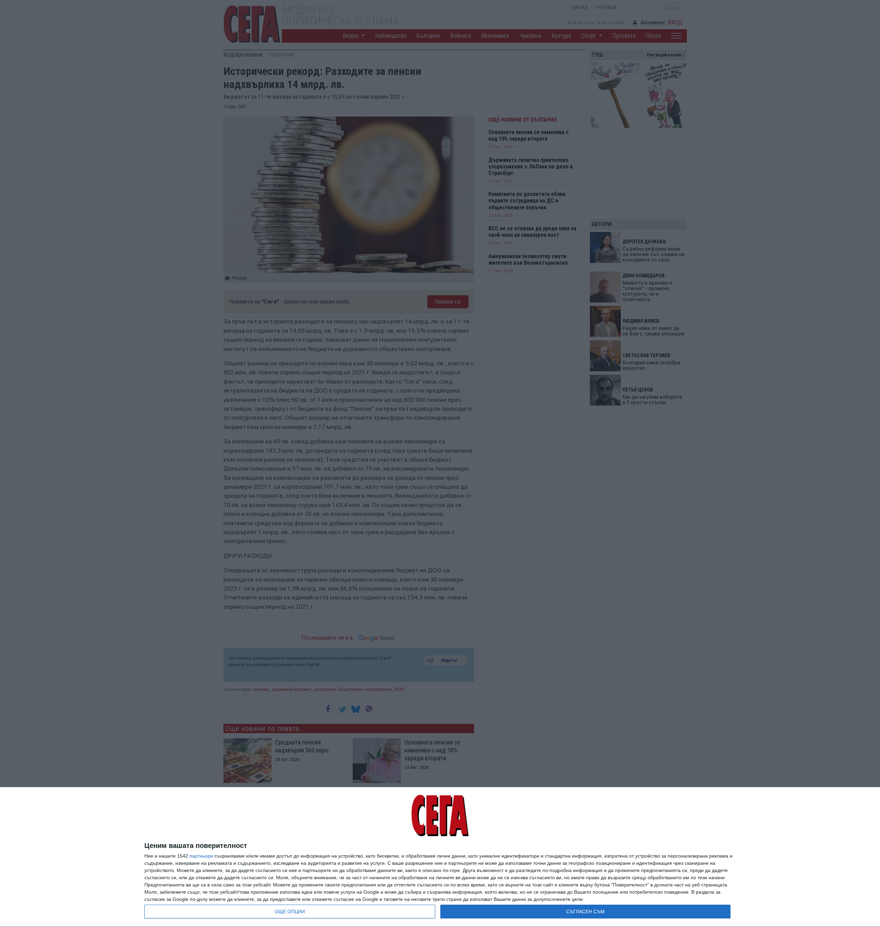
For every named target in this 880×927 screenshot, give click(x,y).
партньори (201, 855)
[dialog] (440, 857)
